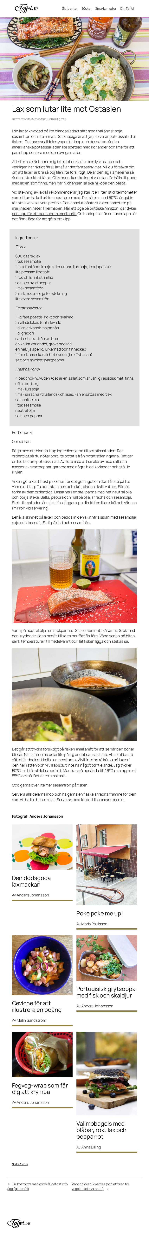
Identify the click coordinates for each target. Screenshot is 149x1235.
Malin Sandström (31, 1020)
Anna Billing (91, 1147)
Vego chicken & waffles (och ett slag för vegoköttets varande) (100, 1186)
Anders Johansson (35, 119)
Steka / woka (20, 1164)
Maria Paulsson (94, 923)
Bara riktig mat (57, 119)
